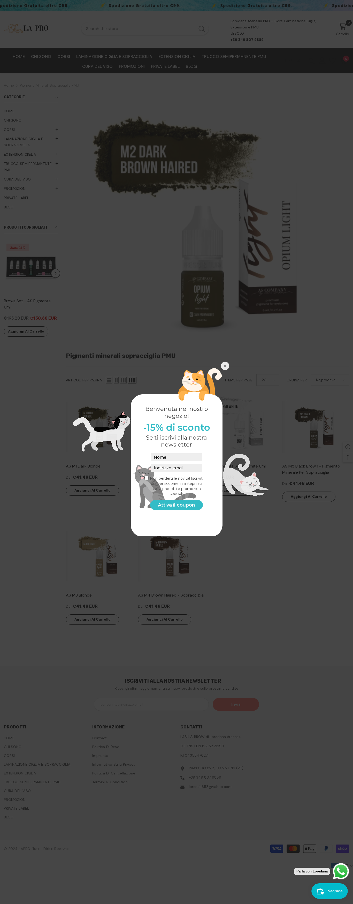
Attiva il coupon (176, 505)
